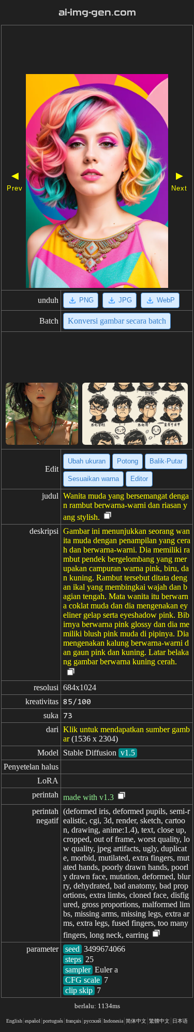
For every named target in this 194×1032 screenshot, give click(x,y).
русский (92, 1021)
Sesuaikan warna (93, 479)
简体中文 (136, 1021)
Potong (127, 461)
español (32, 1021)
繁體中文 (159, 1021)
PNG (86, 300)
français (73, 1021)
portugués (53, 1021)
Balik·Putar (166, 461)
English (14, 1021)
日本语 (180, 1021)
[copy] (107, 516)
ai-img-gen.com (97, 12)
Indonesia (113, 1021)
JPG (125, 300)
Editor (139, 479)
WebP (166, 300)
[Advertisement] (97, 50)
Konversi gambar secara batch (117, 320)
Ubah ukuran (87, 461)
